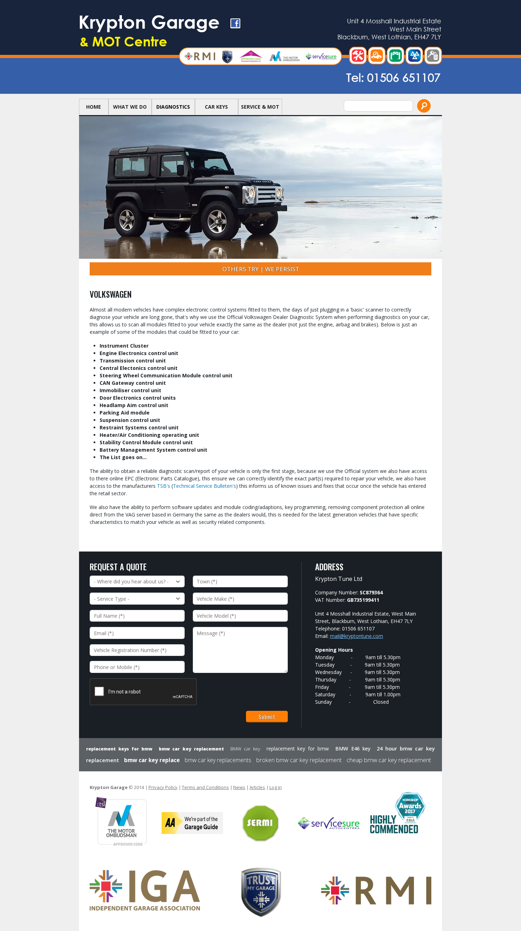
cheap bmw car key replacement (389, 760)
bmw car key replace (152, 760)
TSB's (163, 485)
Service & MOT (260, 106)
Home (93, 106)
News (239, 787)
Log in (275, 787)
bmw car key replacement (191, 749)
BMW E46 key (352, 748)
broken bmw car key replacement (299, 760)
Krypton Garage (149, 30)
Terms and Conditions (205, 787)
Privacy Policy (163, 787)
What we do (130, 106)
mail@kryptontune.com (356, 636)
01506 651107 (404, 77)
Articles (257, 787)
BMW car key (245, 749)
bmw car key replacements (218, 760)
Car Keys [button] (216, 106)
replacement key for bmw (298, 748)
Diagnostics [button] (173, 106)
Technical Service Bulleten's (204, 485)
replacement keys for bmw (119, 749)
